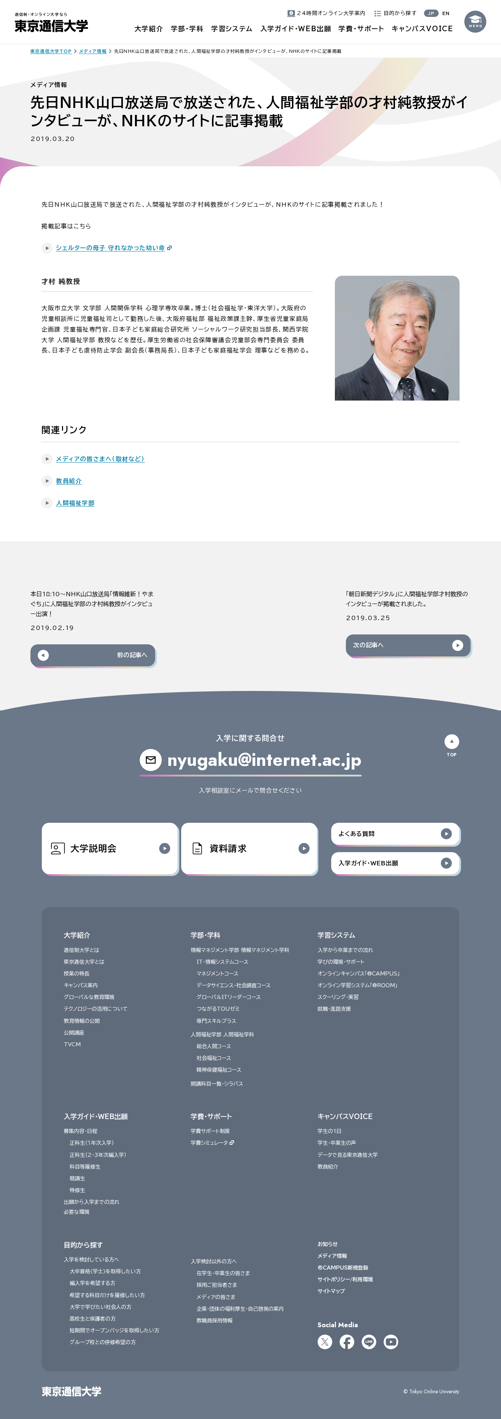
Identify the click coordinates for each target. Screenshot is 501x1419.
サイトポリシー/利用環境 (345, 1279)
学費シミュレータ (209, 1142)
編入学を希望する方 (92, 1283)
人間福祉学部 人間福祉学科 (222, 1034)
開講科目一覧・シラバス (217, 1083)
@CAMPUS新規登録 (343, 1267)
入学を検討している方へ (91, 1259)
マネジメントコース (217, 973)
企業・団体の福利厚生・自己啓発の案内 (240, 1308)
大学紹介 (149, 28)
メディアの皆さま (216, 1297)
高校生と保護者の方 (93, 1318)
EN (446, 13)
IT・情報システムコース (222, 961)
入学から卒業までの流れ (345, 950)
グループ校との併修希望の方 (103, 1342)
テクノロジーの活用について (96, 1008)
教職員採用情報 (215, 1320)
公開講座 (74, 1032)
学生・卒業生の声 (337, 1142)
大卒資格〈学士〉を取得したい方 (105, 1271)
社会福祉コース (214, 1058)
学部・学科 (187, 28)
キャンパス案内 (81, 985)
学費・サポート (361, 28)
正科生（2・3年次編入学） (98, 1155)
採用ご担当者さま (217, 1285)
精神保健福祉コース (219, 1069)
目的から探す (83, 1245)
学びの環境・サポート (341, 961)
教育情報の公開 (82, 1021)
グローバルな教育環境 (89, 997)
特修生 (77, 1190)
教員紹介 (328, 1166)
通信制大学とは (81, 950)
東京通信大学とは (84, 961)
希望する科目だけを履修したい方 (107, 1295)
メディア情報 (332, 1256)
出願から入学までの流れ (92, 1202)
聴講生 (77, 1178)
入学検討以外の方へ (214, 1261)
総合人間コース (214, 1046)
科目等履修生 (85, 1166)
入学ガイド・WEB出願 (296, 28)
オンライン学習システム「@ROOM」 (358, 985)
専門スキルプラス (216, 1021)
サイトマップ (331, 1291)
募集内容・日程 (80, 1131)
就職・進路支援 (334, 1008)
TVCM (72, 1044)
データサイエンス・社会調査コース (234, 985)
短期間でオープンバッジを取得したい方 (114, 1330)
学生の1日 (329, 1131)
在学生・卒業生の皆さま (223, 1273)
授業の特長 (76, 973)
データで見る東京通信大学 (348, 1155)
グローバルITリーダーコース (229, 997)
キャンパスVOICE (422, 28)
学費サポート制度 (210, 1131)
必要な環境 (76, 1212)
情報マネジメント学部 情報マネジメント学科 (240, 950)
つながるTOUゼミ (218, 1008)
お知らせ (328, 1244)
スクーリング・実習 (338, 997)
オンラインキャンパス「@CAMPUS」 (359, 973)
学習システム (232, 28)
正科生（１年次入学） (92, 1142)
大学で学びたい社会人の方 (100, 1307)
